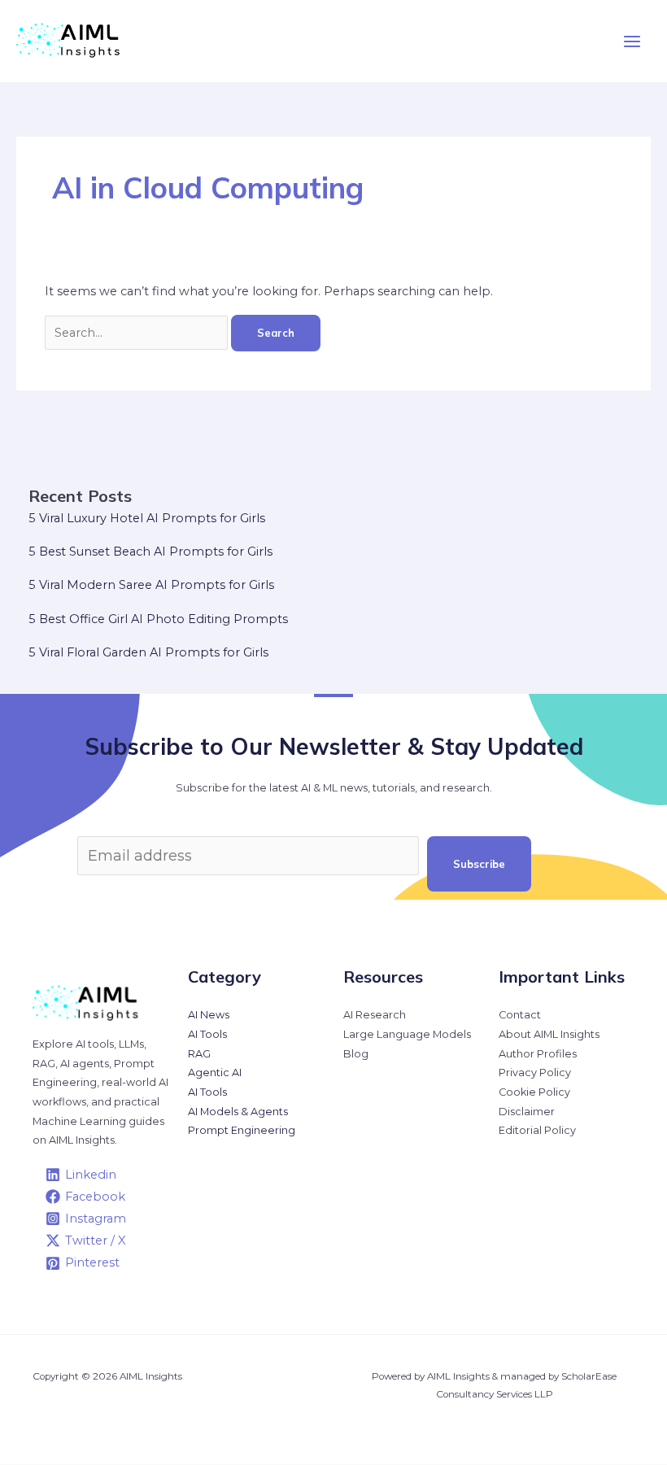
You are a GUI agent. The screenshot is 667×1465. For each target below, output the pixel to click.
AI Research (374, 1015)
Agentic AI (215, 1072)
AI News (208, 1015)
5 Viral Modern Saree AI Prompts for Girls (151, 585)
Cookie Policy (534, 1092)
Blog (355, 1054)
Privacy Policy (535, 1072)
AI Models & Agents (238, 1111)
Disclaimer (527, 1111)
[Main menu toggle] (632, 41)
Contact (520, 1015)
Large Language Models (407, 1034)
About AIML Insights (549, 1034)
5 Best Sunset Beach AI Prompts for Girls (150, 551)
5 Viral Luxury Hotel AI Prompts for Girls (146, 518)
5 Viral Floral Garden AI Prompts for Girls (148, 652)
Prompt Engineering (241, 1130)
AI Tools (207, 1034)
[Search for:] (138, 332)
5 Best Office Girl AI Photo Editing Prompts (158, 619)
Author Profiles (538, 1054)
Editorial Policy (537, 1130)
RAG (199, 1054)
